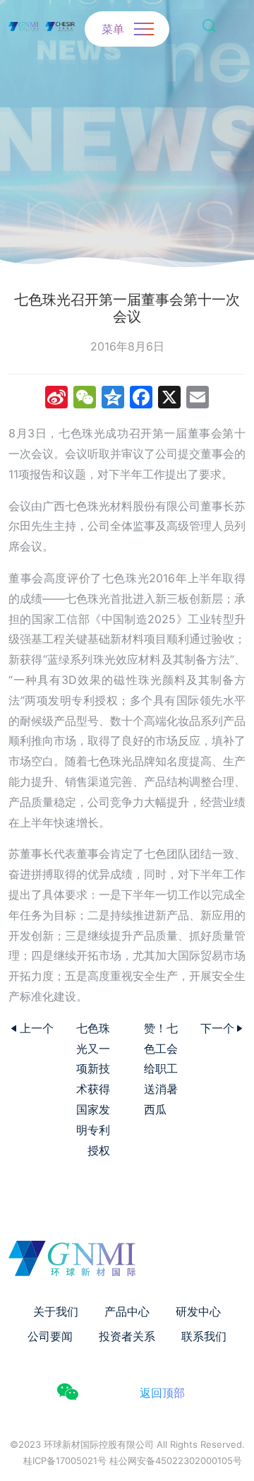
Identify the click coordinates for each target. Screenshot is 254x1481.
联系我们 (203, 1336)
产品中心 (127, 1311)
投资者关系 (127, 1336)
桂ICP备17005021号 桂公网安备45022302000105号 (132, 1460)
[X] (169, 399)
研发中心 (198, 1311)
